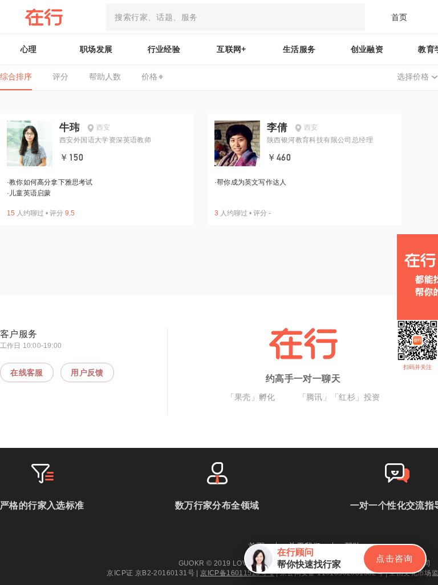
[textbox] (235, 17)
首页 (399, 17)
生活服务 (299, 49)
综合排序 (16, 76)
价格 (149, 76)
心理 (29, 49)
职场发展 (96, 49)
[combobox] (235, 17)
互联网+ (231, 49)
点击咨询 (394, 558)
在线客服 (26, 372)
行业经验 (164, 49)
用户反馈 (87, 372)
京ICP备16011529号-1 (237, 573)
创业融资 (367, 49)
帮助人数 (105, 76)
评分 (60, 76)
